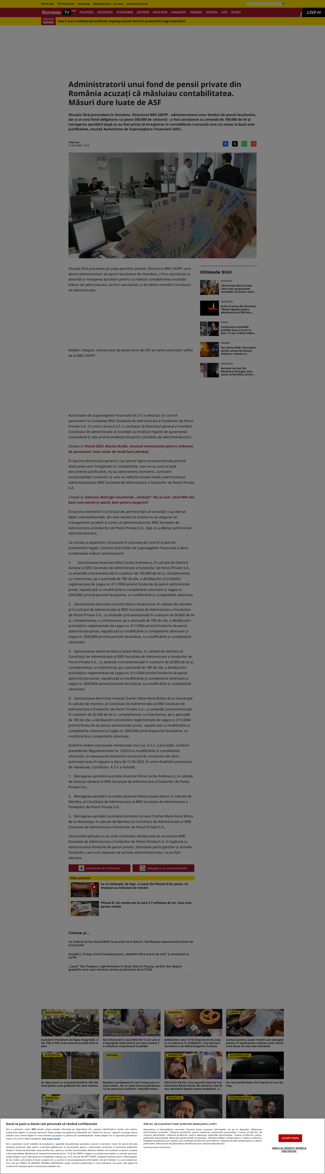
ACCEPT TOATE (290, 1138)
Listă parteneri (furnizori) (157, 1147)
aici (65, 1156)
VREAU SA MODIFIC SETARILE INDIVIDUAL (289, 1149)
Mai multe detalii (51, 1138)
